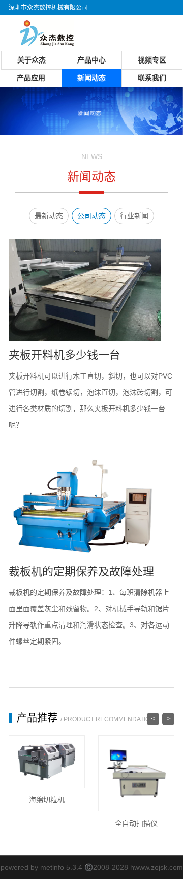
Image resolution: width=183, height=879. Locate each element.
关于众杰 (31, 60)
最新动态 (49, 216)
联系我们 (152, 78)
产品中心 (91, 60)
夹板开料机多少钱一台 (64, 355)
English (164, 22)
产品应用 (31, 78)
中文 (143, 22)
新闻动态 (91, 78)
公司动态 (91, 216)
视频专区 (152, 60)
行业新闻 (134, 216)
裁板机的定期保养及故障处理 (81, 571)
